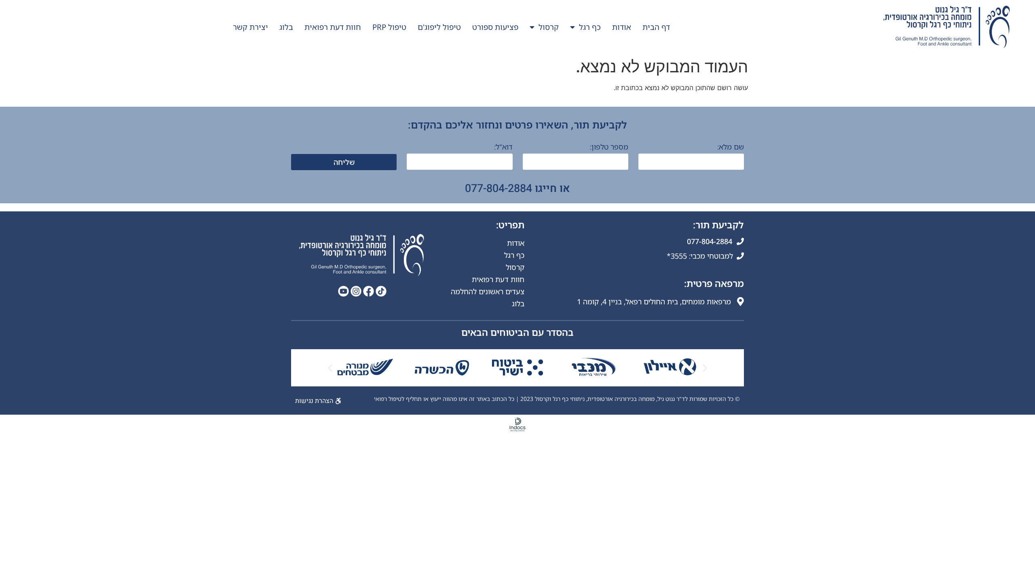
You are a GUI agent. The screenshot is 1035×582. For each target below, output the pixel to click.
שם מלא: (730, 147)
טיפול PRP (389, 27)
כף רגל (590, 27)
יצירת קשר (250, 27)
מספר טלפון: (609, 147)
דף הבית (656, 27)
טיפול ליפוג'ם (439, 27)
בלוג (286, 27)
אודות (621, 27)
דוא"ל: (503, 147)
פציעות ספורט (495, 27)
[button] (330, 368)
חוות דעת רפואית (332, 27)
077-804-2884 (498, 188)
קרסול (549, 27)
